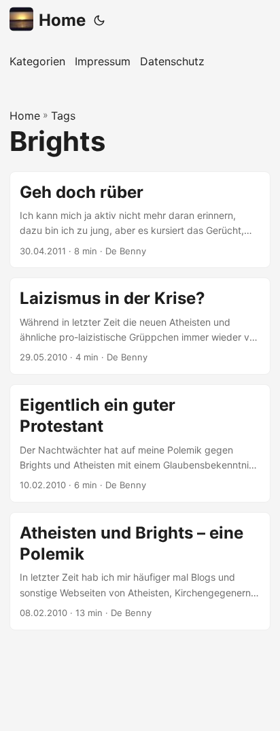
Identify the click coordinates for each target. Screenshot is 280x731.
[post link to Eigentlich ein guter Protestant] (140, 443)
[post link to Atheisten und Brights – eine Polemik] (140, 571)
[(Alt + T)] (99, 20)
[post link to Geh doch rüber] (140, 220)
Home (62, 20)
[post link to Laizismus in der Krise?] (140, 326)
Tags (63, 115)
